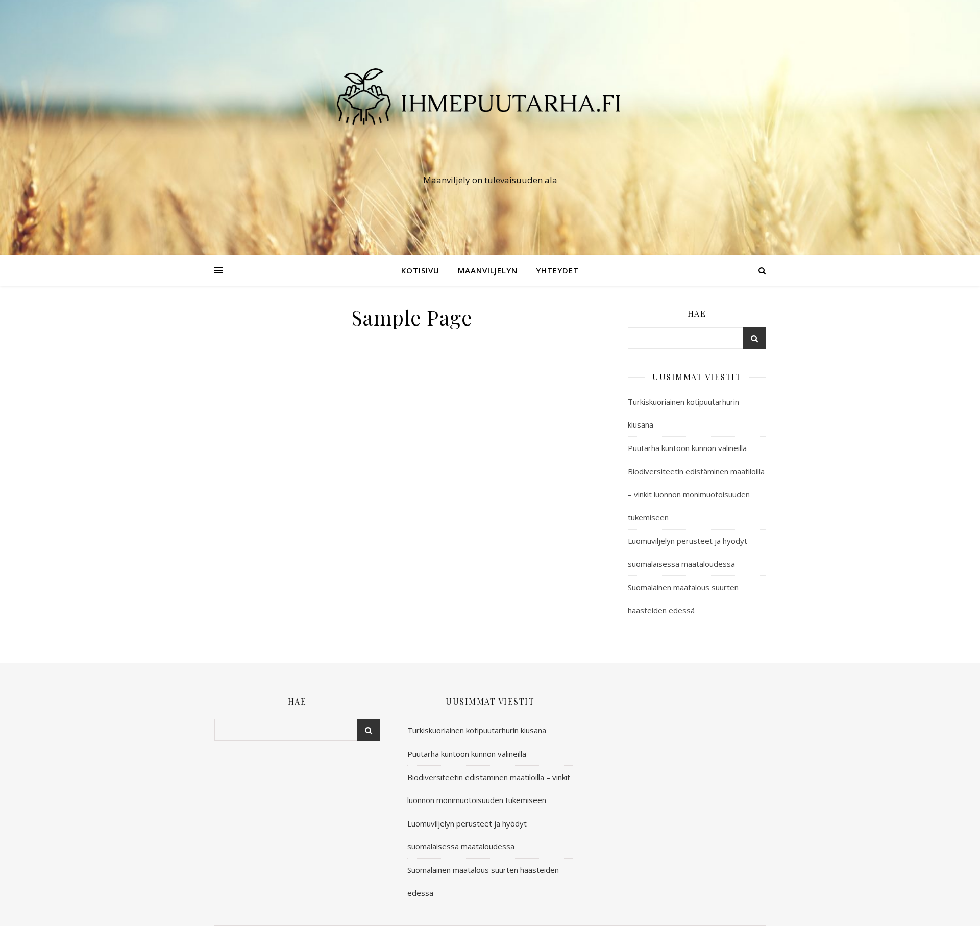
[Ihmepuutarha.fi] (490, 118)
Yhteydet (557, 270)
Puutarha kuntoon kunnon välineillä (687, 448)
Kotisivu (420, 270)
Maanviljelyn (488, 270)
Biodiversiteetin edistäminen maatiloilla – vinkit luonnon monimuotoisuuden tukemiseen (696, 494)
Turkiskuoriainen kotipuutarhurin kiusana (476, 730)
